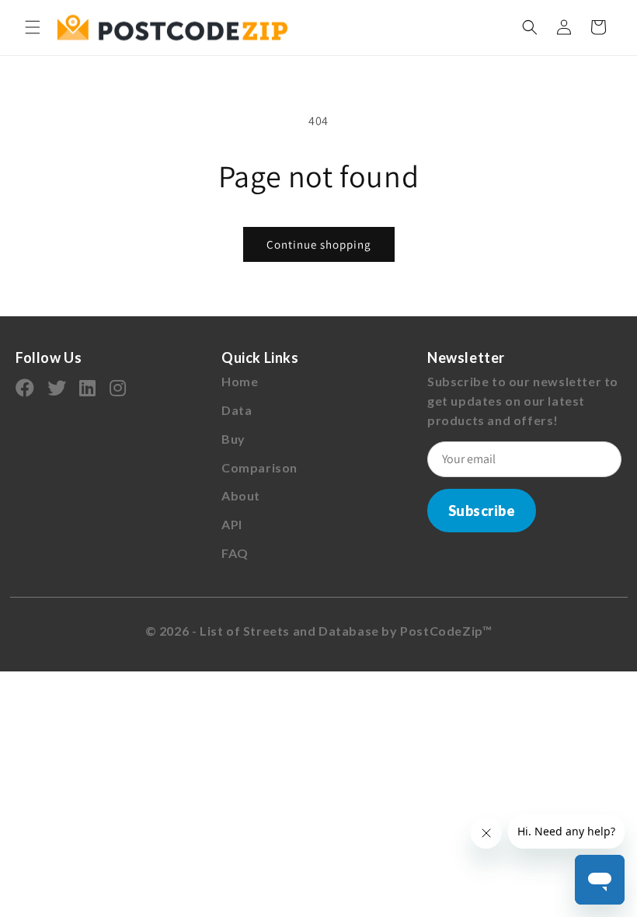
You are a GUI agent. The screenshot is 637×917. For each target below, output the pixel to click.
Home (239, 381)
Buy (233, 438)
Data (236, 410)
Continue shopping (318, 244)
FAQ (235, 553)
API (231, 524)
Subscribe (482, 510)
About (240, 495)
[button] (33, 27)
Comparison (259, 467)
